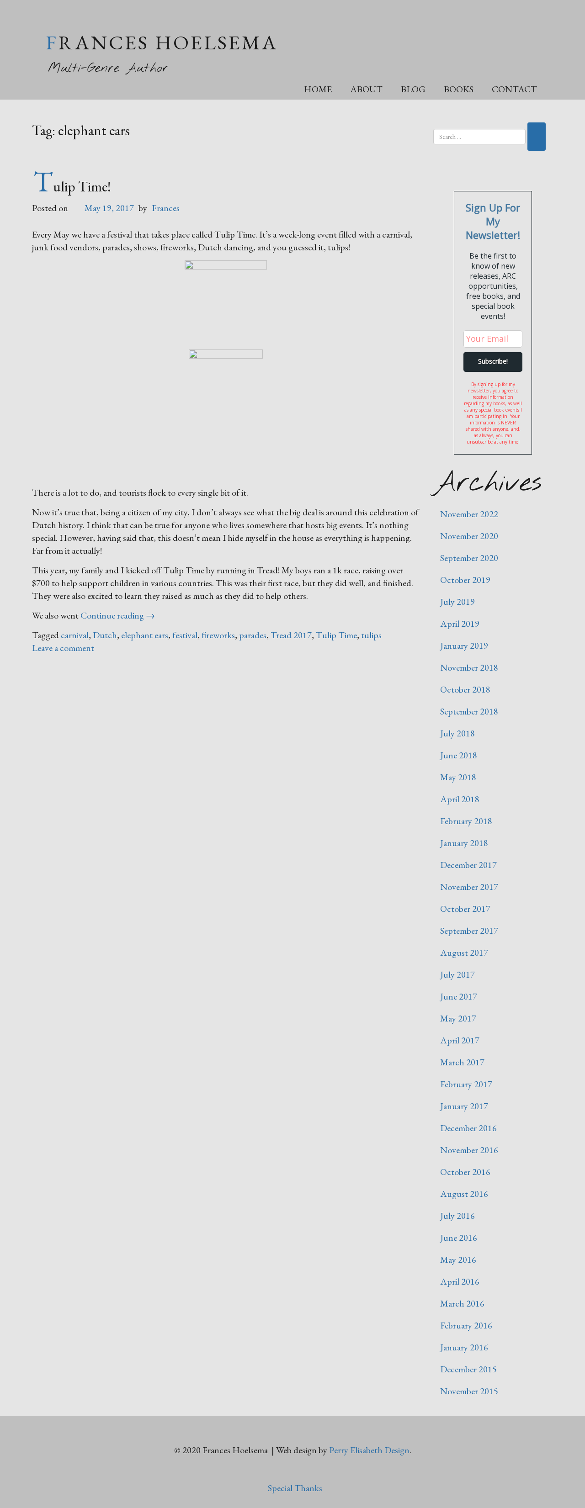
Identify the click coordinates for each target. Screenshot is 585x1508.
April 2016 (459, 1281)
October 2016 (465, 1172)
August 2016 (464, 1194)
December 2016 (468, 1128)
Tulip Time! (72, 186)
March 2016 (462, 1303)
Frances (166, 208)
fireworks (218, 635)
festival (184, 635)
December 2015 (468, 1369)
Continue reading (117, 615)
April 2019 (459, 624)
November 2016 (469, 1150)
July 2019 (457, 602)
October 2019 (465, 580)
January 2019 (464, 645)
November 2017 (469, 887)
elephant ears (144, 635)
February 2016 (466, 1325)
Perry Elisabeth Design (369, 1450)
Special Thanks (295, 1488)
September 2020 (469, 558)
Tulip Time (336, 635)
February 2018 (466, 821)
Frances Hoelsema (162, 42)
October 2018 (465, 689)
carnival (75, 635)
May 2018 (458, 777)
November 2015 (469, 1391)
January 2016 (464, 1347)
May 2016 (458, 1259)
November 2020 (469, 536)
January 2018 (464, 843)
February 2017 (466, 1084)
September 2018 (469, 711)
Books (458, 89)
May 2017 (458, 1018)
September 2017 (469, 931)
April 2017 (459, 1040)
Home (318, 89)
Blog (413, 89)
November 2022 (469, 514)
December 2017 (468, 865)
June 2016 (458, 1237)
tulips (371, 635)
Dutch (105, 635)
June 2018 (458, 755)
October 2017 (465, 909)
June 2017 (458, 996)
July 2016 (457, 1216)
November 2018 (469, 667)
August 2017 (464, 952)
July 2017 (457, 974)
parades (252, 635)
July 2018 (457, 733)
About (366, 89)
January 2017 (464, 1106)
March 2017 (462, 1062)
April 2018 (459, 799)
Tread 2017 (291, 635)
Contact (514, 89)
